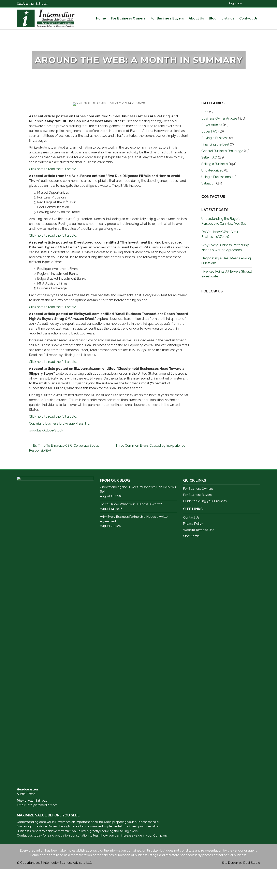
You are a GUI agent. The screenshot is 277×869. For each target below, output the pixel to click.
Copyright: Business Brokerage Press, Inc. (59, 423)
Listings (227, 18)
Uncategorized (212, 170)
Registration (236, 3)
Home (101, 18)
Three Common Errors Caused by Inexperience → (152, 445)
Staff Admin (191, 536)
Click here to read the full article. (53, 169)
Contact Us (248, 18)
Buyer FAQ (209, 131)
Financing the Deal (215, 144)
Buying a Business (214, 138)
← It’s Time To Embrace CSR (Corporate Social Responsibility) (64, 448)
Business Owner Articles (219, 118)
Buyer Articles (211, 125)
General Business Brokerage (222, 151)
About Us (196, 18)
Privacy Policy (193, 523)
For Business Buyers (167, 18)
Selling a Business (214, 164)
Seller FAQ (209, 157)
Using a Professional (216, 177)
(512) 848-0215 (38, 3)
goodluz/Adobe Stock (46, 430)
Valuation (208, 183)
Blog (213, 18)
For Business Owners (128, 18)
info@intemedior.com (42, 805)
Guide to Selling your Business (205, 501)
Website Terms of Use (198, 530)
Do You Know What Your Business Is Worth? (131, 504)
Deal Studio (251, 863)
